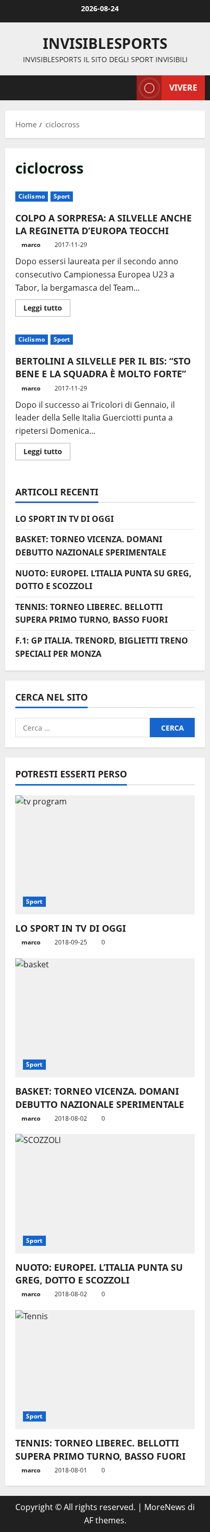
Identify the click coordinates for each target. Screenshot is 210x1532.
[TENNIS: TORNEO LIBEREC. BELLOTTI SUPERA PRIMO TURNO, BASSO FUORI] (105, 1370)
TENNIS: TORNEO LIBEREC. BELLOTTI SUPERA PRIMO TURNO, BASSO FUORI (100, 1449)
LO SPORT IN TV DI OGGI (64, 518)
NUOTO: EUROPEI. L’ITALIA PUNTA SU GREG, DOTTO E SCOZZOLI (99, 1273)
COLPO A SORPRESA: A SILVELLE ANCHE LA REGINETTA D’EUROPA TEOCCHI (103, 224)
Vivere (183, 87)
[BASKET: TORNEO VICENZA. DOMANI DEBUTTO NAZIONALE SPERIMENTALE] (105, 1018)
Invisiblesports (105, 43)
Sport (62, 196)
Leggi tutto (46, 309)
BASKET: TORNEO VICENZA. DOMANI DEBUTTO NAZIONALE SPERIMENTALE (99, 1097)
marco (30, 244)
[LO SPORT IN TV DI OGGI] (105, 855)
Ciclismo (31, 196)
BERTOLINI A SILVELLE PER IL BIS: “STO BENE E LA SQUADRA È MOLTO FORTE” (103, 367)
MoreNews (165, 1507)
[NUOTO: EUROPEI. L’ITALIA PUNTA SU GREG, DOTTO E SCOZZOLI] (105, 1194)
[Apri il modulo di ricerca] (124, 88)
